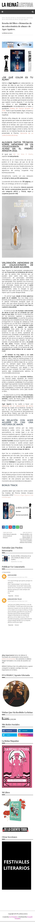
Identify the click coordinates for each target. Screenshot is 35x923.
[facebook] (9, 730)
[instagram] (25, 735)
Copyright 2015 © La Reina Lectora (17, 914)
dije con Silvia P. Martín (22, 154)
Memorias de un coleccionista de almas (17, 406)
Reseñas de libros (11, 18)
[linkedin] (25, 730)
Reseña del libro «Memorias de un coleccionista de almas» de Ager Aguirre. (21, 557)
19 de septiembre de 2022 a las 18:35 (17, 577)
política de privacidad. (8, 659)
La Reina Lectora (7, 33)
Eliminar (17, 595)
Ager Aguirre (12, 575)
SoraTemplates (13, 917)
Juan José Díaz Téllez (15, 599)
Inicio (3, 18)
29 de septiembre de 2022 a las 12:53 (17, 601)
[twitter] (9, 735)
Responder (10, 595)
